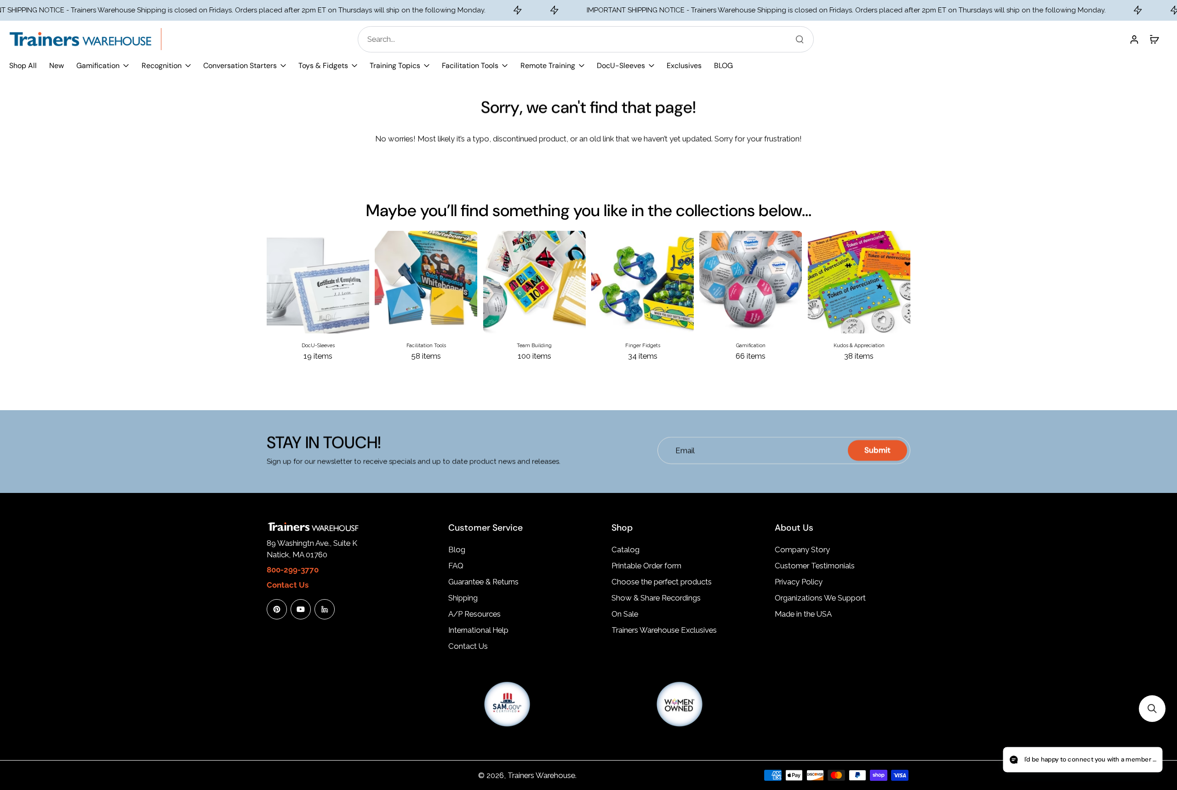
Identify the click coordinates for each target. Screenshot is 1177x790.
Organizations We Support (820, 597)
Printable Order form (646, 565)
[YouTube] (301, 609)
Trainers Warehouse (541, 775)
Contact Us (468, 646)
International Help (478, 630)
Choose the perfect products (661, 581)
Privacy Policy (799, 581)
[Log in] (1134, 39)
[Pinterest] (277, 609)
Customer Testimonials (815, 565)
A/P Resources (474, 613)
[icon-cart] (1154, 39)
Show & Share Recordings (656, 597)
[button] (1152, 708)
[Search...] (799, 39)
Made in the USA (803, 613)
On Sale (624, 613)
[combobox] (588, 39)
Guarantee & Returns (483, 581)
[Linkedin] (324, 609)
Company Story (802, 549)
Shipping (463, 597)
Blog (456, 549)
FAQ (455, 565)
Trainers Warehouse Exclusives (664, 630)
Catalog (625, 549)
